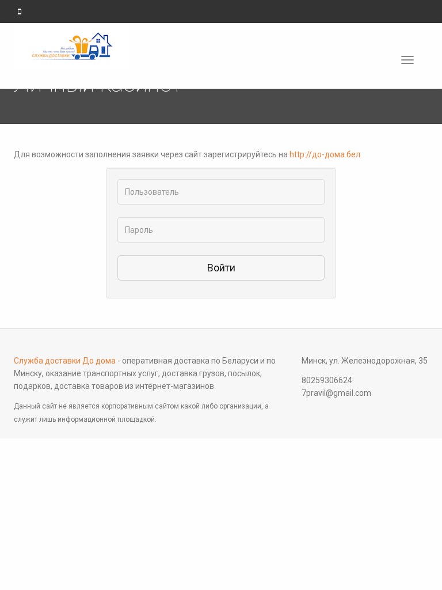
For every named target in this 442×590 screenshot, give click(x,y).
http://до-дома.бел (324, 154)
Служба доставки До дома (65, 360)
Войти (221, 268)
